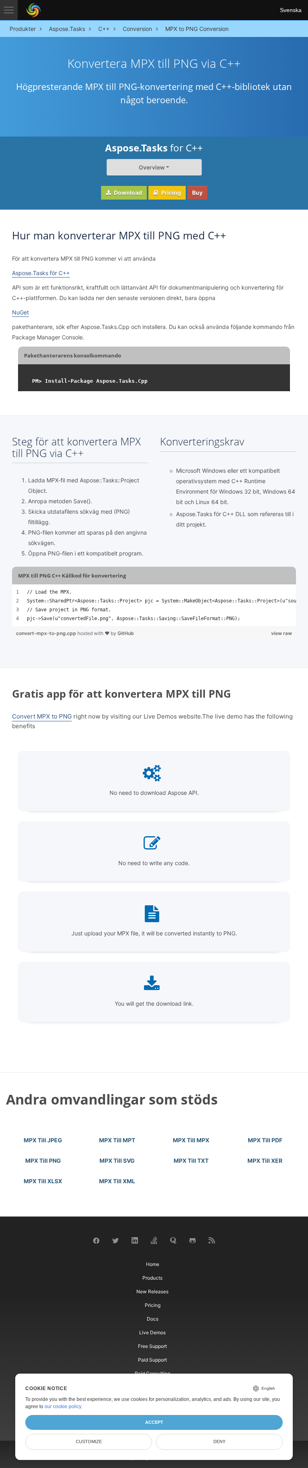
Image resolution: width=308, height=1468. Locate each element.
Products (152, 1278)
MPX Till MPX (191, 1140)
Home (152, 1264)
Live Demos (152, 1332)
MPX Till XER (264, 1160)
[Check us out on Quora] (173, 1240)
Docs (152, 1319)
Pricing (170, 192)
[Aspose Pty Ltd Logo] (34, 10)
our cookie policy (63, 1406)
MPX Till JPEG (43, 1140)
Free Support (152, 1346)
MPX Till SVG (117, 1160)
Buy (197, 192)
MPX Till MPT (117, 1140)
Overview (152, 167)
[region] (154, 605)
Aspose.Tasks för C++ (41, 273)
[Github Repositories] (192, 1240)
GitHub (126, 633)
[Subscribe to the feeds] (211, 1240)
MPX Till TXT (191, 1160)
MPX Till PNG (43, 1160)
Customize (89, 1441)
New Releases (152, 1291)
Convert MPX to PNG (42, 716)
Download (127, 192)
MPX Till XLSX (43, 1181)
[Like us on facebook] (96, 1240)
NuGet (20, 312)
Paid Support (152, 1360)
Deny (219, 1441)
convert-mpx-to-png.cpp (46, 633)
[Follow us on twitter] (115, 1240)
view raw (281, 633)
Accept (154, 1422)
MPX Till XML (117, 1181)
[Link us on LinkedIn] (134, 1240)
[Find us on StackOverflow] (154, 1240)
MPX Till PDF (265, 1140)
